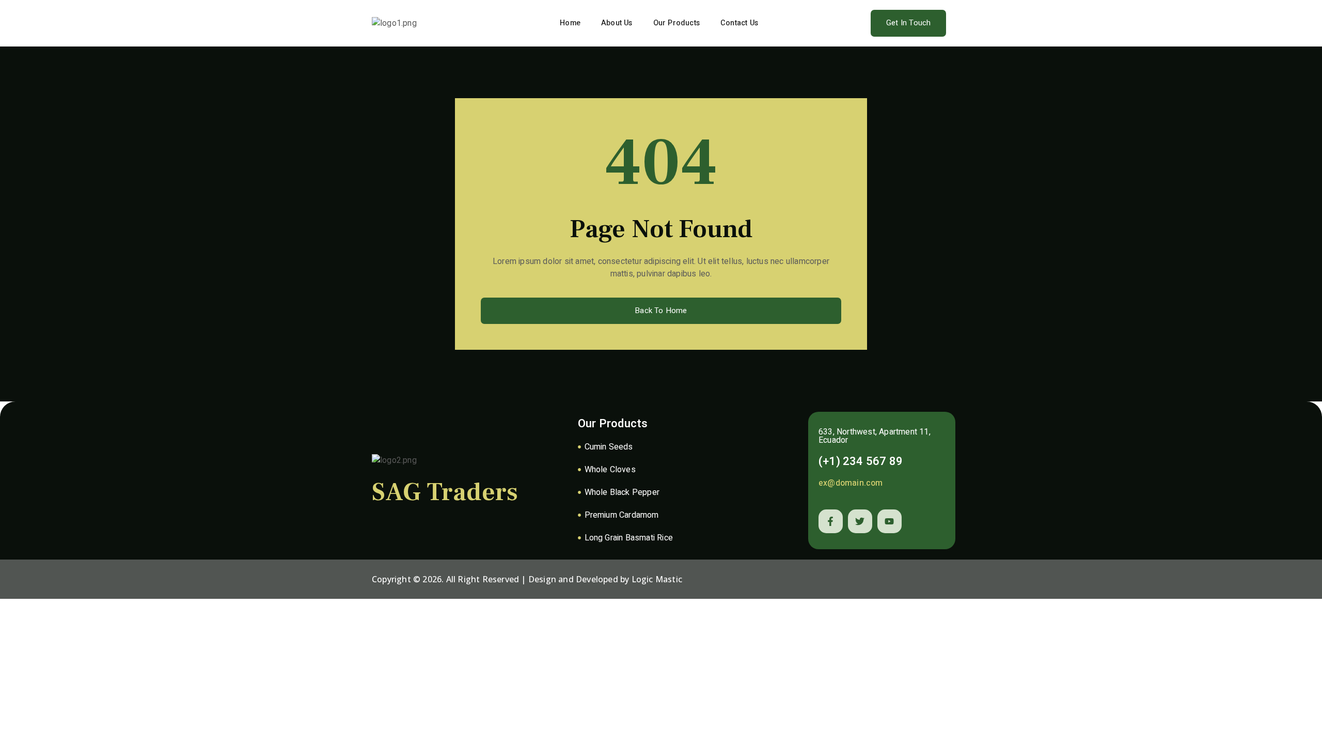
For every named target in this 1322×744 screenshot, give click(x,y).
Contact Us (739, 23)
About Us (617, 23)
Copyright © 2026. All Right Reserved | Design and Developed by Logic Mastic (527, 579)
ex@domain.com (851, 483)
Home (570, 23)
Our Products (676, 23)
